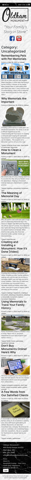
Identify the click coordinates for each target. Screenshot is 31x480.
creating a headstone (13, 293)
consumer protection (13, 385)
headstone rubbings (7, 343)
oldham (22, 62)
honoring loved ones (13, 145)
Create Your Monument (11, 465)
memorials (14, 147)
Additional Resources (10, 468)
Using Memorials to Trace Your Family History (14, 305)
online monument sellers (14, 387)
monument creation (16, 297)
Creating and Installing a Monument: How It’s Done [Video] (14, 246)
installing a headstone (16, 295)
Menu (6, 5)
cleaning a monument (14, 188)
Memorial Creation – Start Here (14, 463)
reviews (9, 438)
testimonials (16, 438)
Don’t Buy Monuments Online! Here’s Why (14, 349)
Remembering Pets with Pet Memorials (13, 57)
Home (5, 459)
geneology (19, 341)
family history (11, 341)
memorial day (11, 239)
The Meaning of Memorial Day (11, 194)
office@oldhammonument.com (15, 455)
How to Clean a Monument (11, 151)
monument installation (8, 299)
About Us (6, 461)
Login (6, 470)
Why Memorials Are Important (14, 100)
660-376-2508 (24, 5)
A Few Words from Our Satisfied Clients (14, 393)
